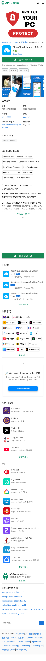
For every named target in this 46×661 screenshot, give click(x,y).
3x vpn (38, 339)
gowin (34, 344)
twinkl (23, 605)
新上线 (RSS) (21, 649)
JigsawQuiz (36, 642)
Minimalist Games (23, 178)
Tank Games (8, 178)
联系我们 (21, 638)
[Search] (41, 623)
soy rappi (10, 339)
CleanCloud (17, 54)
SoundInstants (24, 642)
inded (22, 613)
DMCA (13, 638)
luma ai (24, 322)
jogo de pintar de (36, 609)
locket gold (10, 322)
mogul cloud (24, 339)
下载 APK (24, 60)
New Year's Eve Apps (11, 167)
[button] (38, 3)
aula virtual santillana (11, 605)
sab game (6, 592)
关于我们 (29, 634)
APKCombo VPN (9, 642)
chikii (8, 317)
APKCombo (6, 42)
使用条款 (37, 634)
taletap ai (10, 333)
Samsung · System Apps (32, 645)
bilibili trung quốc (23, 317)
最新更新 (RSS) (8, 649)
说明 (5, 70)
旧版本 (13, 70)
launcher (9, 328)
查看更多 (22, 304)
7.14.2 (9, 109)
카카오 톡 (23, 344)
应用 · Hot (7, 403)
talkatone (10, 349)
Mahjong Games (9, 162)
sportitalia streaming (10, 613)
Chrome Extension (34, 638)
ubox (35, 333)
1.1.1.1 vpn (10, 344)
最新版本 (6, 100)
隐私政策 (5, 638)
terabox (22, 328)
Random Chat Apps (24, 156)
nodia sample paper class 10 (14, 601)
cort (21, 349)
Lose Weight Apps (30, 167)
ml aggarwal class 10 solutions (14, 609)
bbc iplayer (37, 322)
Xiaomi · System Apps (11, 645)
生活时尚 (23, 70)
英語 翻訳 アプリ (18, 592)
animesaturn (34, 349)
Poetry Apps (28, 172)
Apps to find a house (11, 172)
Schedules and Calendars (29, 162)
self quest (35, 328)
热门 (4, 464)
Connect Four (8, 156)
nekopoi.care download (12, 596)
